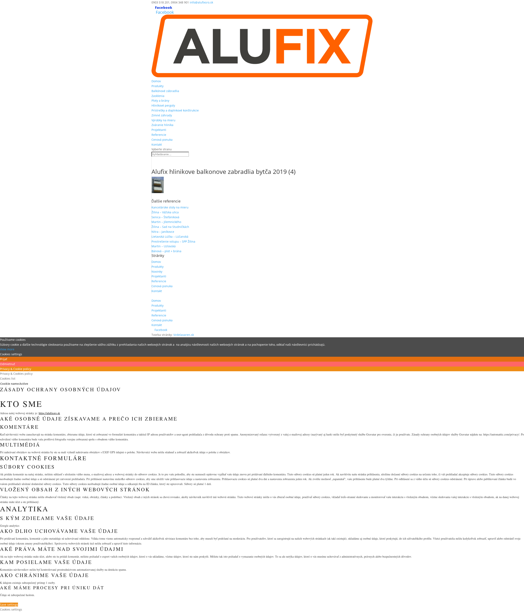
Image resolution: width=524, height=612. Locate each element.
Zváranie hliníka (162, 125)
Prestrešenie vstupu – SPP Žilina (173, 241)
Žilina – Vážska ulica (165, 212)
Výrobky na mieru (163, 120)
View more (7, 349)
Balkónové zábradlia (165, 91)
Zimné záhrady (161, 115)
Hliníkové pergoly (163, 105)
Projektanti (158, 130)
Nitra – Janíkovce (162, 232)
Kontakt (156, 144)
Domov (156, 81)
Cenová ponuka (162, 140)
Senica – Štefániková (165, 217)
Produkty (157, 86)
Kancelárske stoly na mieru (170, 207)
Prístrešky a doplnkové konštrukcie (175, 110)
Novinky (156, 271)
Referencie (158, 135)
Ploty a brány (160, 100)
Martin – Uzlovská (163, 246)
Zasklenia (157, 96)
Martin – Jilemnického (166, 222)
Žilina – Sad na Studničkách (170, 227)
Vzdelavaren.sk (183, 335)
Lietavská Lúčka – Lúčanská (169, 237)
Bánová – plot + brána (166, 251)
